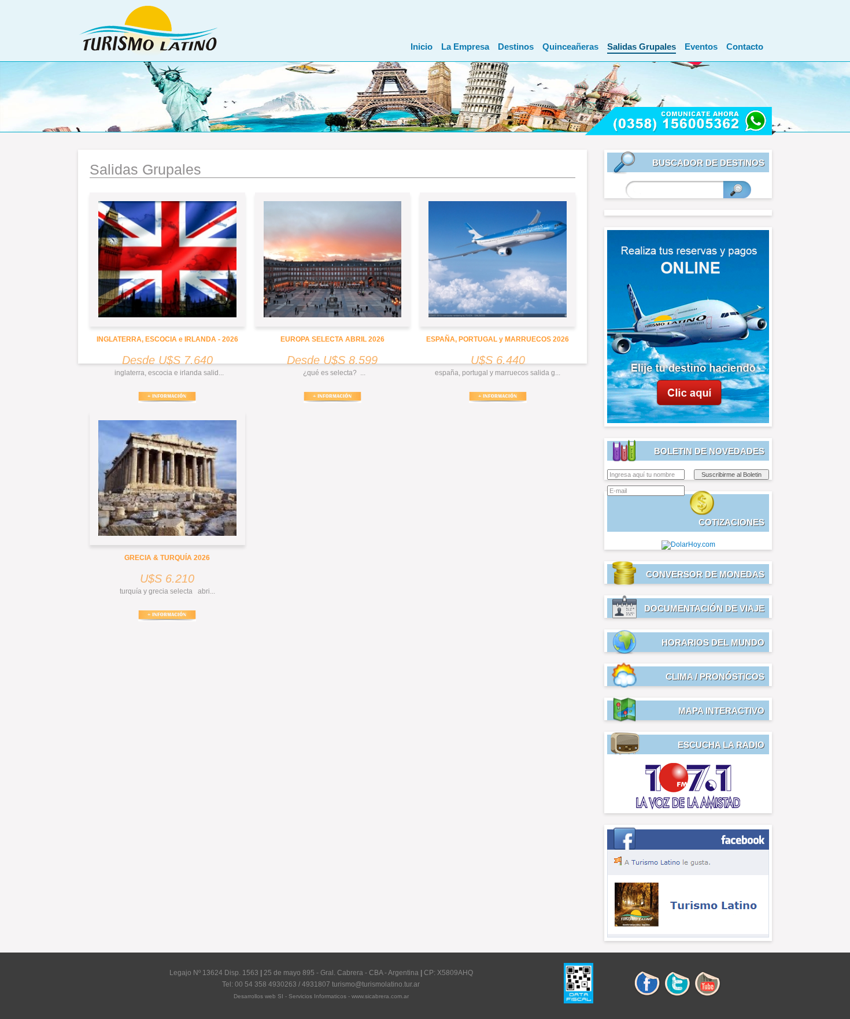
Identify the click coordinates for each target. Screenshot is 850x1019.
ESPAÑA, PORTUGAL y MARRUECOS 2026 (497, 339)
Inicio (422, 46)
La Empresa (465, 46)
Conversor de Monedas (705, 574)
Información (167, 397)
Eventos (701, 46)
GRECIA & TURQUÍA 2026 (167, 558)
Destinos (516, 46)
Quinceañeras (570, 46)
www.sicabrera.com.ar (380, 996)
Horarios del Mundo (712, 642)
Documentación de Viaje (704, 608)
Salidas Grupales (641, 46)
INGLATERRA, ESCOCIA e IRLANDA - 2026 (167, 339)
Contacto (744, 46)
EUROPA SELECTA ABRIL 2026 (332, 339)
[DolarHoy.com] (688, 544)
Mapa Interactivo (721, 711)
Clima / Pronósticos (715, 676)
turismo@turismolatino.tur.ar (376, 984)
